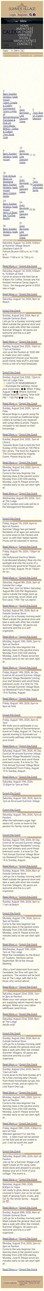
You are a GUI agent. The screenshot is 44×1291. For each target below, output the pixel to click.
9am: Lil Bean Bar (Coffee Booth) (10, 215)
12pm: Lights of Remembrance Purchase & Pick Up (11, 117)
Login (13, 14)
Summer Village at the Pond (29, 1281)
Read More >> (10, 266)
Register (23, 14)
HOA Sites (23, 1283)
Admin (22, 1285)
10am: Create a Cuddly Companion (10, 105)
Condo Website (10, 1283)
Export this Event (28, 266)
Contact (24, 44)
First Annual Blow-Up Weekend (9, 178)
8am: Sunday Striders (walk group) (10, 96)
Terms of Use (34, 1283)
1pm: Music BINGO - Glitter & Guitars (11, 128)
